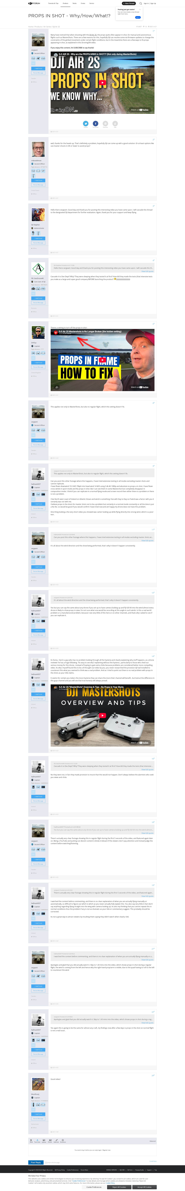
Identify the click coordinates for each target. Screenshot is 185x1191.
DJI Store (130, 1170)
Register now (106, 1150)
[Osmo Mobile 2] (33, 176)
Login (99, 1150)
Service (92, 3)
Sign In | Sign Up (150, 3)
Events (83, 3)
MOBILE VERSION (111, 1170)
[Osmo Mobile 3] (33, 233)
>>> (33, 63)
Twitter (86, 127)
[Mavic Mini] (43, 171)
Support (149, 1170)
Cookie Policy (110, 1183)
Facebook (95, 127)
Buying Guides (139, 1170)
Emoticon (63, 1142)
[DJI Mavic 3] (43, 289)
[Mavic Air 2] (43, 58)
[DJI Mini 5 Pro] (33, 353)
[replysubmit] (36, 1162)
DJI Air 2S (56, 27)
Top (155, 1170)
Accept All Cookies (144, 1187)
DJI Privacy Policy (60, 1170)
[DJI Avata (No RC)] (33, 289)
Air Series (47, 27)
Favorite (105, 127)
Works (74, 3)
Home (30, 27)
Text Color (37, 1142)
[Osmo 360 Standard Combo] (33, 494)
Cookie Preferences (73, 1170)
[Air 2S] (33, 58)
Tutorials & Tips (53, 3)
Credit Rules (153, 1161)
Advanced (153, 1141)
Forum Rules (84, 1170)
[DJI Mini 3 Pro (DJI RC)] (38, 289)
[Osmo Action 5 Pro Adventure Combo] (43, 494)
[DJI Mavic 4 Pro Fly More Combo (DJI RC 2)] (38, 494)
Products (65, 3)
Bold (31, 1142)
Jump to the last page (53, 1162)
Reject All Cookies (119, 1187)
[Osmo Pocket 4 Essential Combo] (33, 1105)
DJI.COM (122, 1170)
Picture (50, 1142)
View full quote (147, 271)
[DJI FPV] (38, 58)
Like (115, 127)
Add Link (56, 1142)
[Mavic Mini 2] (38, 171)
